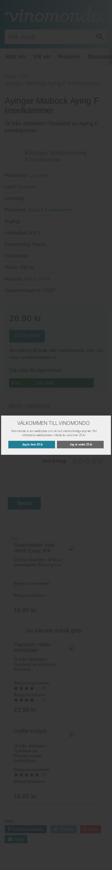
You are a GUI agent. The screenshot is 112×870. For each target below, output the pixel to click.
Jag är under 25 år (81, 444)
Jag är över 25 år (32, 444)
